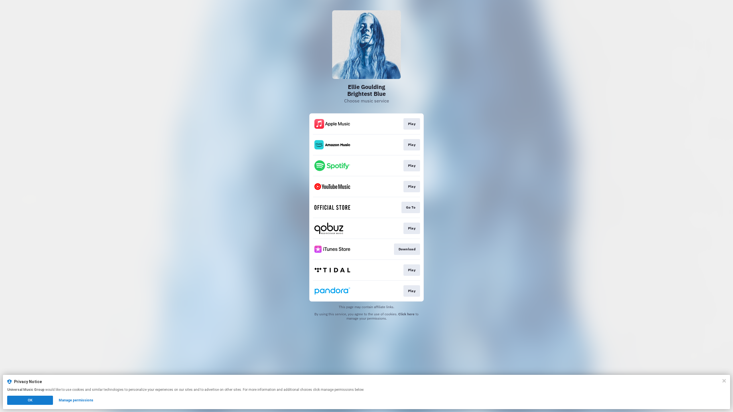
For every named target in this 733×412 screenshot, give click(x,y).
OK (30, 400)
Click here (406, 314)
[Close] (724, 380)
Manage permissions (76, 400)
